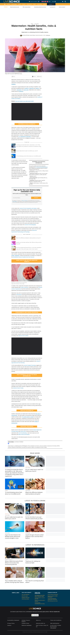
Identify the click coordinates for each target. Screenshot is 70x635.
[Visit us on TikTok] (47, 1)
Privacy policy (11, 623)
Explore (44, 4)
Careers (9, 625)
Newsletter (40, 76)
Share (14, 76)
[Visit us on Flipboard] (45, 1)
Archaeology (14, 4)
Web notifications (54, 623)
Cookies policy (25, 623)
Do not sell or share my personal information (55, 627)
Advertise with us (40, 623)
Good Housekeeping (22, 432)
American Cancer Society (18, 388)
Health (19, 4)
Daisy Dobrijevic (27, 35)
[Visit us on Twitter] (40, 1)
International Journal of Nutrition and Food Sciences (23, 257)
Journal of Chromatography (30, 224)
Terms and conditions (55, 620)
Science (23, 4)
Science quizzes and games (53, 594)
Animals (8, 4)
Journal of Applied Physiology (30, 365)
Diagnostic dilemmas (25, 597)
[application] (26, 111)
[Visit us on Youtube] (44, 1)
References (48, 35)
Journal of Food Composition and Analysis (28, 208)
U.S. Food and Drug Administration (41, 167)
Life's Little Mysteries (25, 594)
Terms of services (24, 200)
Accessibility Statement (13, 620)
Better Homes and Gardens (24, 434)
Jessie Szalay (32, 35)
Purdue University (24, 287)
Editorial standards (26, 625)
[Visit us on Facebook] (38, 1)
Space (34, 4)
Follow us (34, 76)
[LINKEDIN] (9, 443)
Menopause (19, 294)
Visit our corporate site (55, 611)
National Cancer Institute (23, 335)
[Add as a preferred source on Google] (35, 615)
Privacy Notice (14, 201)
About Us (38, 620)
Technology (39, 4)
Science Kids (23, 431)
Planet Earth (29, 4)
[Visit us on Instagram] (42, 1)
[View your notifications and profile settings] (63, 2)
